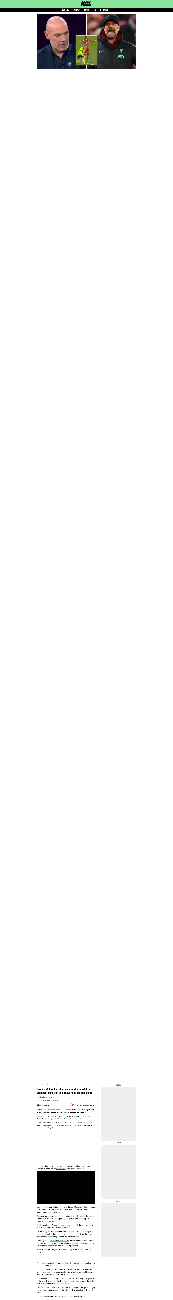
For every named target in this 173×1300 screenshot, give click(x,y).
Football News (54, 1085)
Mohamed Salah (80, 1207)
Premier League (64, 1119)
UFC (95, 10)
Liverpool (64, 1085)
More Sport (104, 10)
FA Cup (48, 1128)
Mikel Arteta (61, 1169)
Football (65, 10)
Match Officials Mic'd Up (59, 1241)
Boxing (86, 10)
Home (39, 1085)
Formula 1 (76, 10)
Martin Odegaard (49, 1221)
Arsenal (88, 1166)
